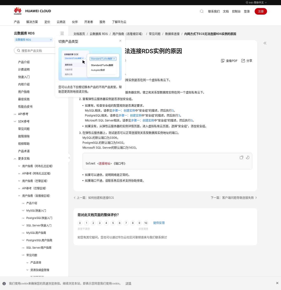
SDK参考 (24, 121)
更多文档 (24, 158)
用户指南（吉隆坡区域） (37, 195)
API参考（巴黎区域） (35, 188)
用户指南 (24, 91)
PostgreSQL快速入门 (39, 218)
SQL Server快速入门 (38, 225)
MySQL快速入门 (36, 210)
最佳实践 (24, 99)
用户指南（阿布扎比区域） (38, 166)
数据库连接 (172, 33)
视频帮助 (24, 143)
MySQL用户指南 (36, 232)
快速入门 (24, 77)
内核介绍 (24, 84)
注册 (261, 11)
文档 (226, 11)
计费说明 (24, 69)
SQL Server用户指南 (38, 247)
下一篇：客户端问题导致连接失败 (232, 197)
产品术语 (24, 151)
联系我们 (214, 11)
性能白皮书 (25, 106)
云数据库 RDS (99, 33)
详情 (128, 283)
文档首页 (79, 33)
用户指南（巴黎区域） (35, 180)
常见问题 (24, 128)
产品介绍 (24, 62)
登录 (247, 11)
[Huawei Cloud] (32, 11)
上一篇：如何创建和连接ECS (95, 197)
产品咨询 (35, 262)
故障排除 (24, 136)
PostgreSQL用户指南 (39, 240)
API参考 (23, 114)
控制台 (236, 11)
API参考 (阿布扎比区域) (36, 173)
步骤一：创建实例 (123, 110)
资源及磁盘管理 (39, 269)
